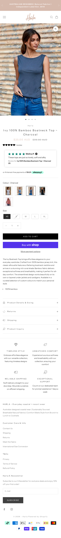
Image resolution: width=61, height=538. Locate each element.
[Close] (55, 241)
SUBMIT (30, 288)
